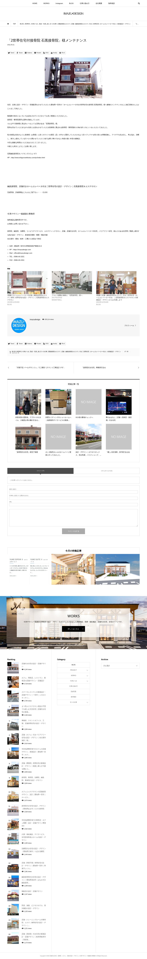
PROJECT (73, 670)
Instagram (59, 3)
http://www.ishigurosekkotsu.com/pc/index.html (28, 157)
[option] (29, 569)
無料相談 (111, 3)
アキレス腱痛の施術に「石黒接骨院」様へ (67, 295)
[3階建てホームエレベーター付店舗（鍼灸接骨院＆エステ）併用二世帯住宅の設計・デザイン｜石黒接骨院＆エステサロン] (28, 282)
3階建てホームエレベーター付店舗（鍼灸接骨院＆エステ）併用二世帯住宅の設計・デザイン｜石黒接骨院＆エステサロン (28, 297)
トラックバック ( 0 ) (106, 470)
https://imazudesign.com (22, 249)
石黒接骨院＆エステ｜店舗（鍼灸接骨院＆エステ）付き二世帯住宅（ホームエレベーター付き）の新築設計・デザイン (84, 351)
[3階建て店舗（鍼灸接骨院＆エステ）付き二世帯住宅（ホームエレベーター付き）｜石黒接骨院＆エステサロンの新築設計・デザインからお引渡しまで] (117, 282)
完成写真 (73, 691)
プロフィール (129, 325)
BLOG (71, 3)
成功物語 (73, 697)
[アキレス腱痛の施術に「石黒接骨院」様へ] (73, 282)
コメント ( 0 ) (40, 470)
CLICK (45, 192)
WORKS (46, 3)
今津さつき (25, 351)
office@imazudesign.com (23, 253)
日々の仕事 (43, 351)
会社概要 (99, 3)
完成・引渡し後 (35, 351)
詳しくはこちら (73, 629)
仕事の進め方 (84, 3)
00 (127, 351)
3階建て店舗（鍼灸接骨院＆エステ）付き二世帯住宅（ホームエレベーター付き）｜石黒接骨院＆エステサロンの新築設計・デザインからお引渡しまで (117, 297)
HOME (34, 3)
